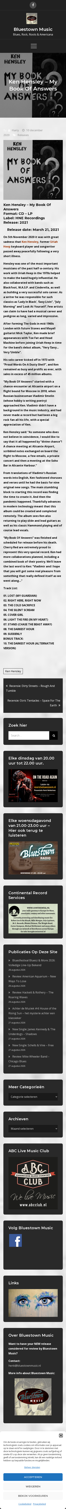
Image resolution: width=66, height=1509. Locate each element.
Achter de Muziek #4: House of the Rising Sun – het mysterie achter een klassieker (32, 1013)
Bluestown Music (33, 29)
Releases (23, 135)
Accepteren (33, 1477)
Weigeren (33, 1486)
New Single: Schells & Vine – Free (33, 1045)
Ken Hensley (13, 671)
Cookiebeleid (24, 1504)
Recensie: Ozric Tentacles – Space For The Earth (33, 703)
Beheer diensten (32, 1467)
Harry (15, 130)
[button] (61, 1435)
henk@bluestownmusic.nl (24, 1365)
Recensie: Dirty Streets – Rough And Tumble (30, 688)
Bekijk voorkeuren (33, 1495)
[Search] (53, 735)
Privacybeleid (39, 1504)
